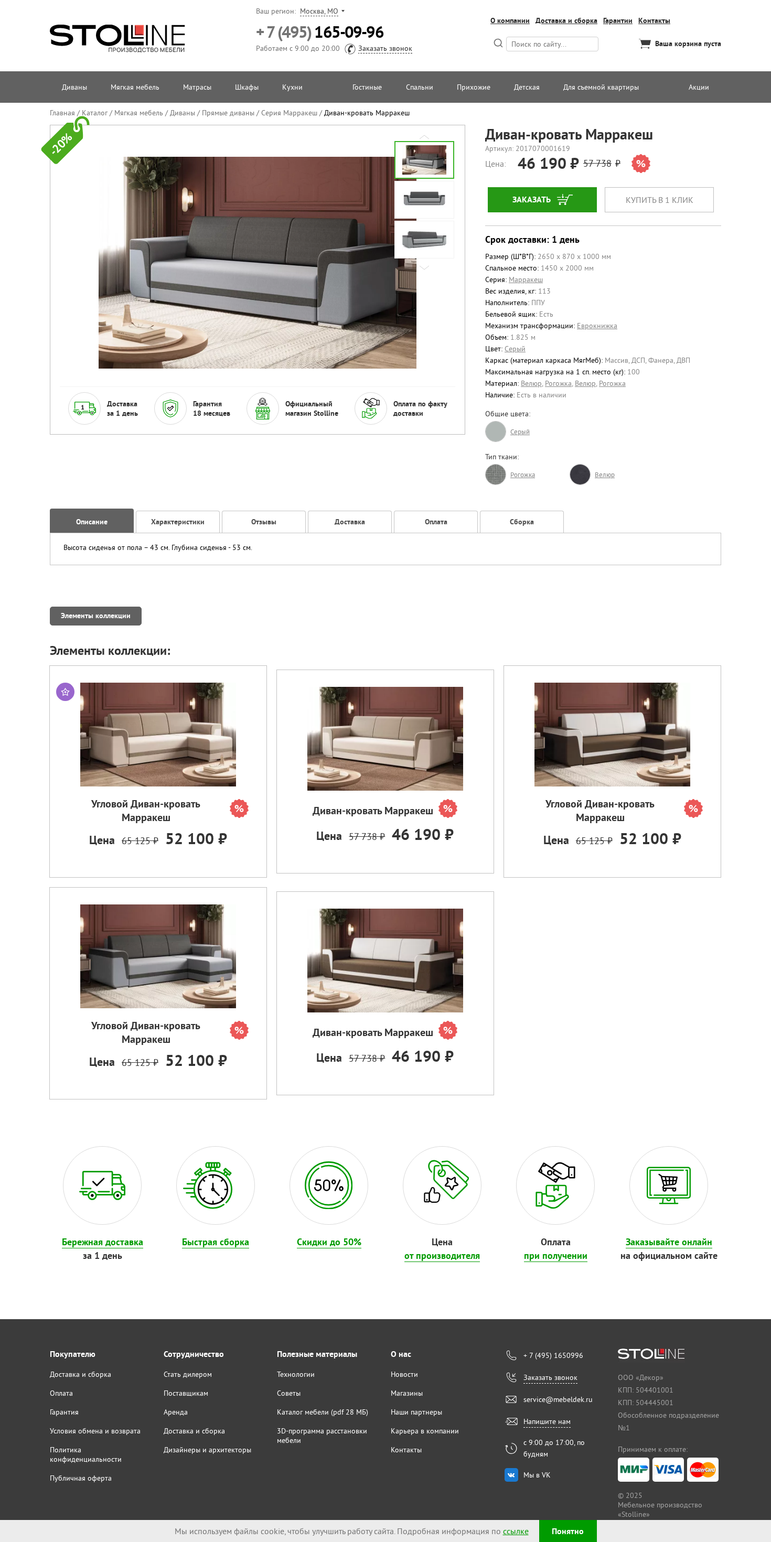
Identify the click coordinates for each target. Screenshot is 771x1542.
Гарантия (64, 1412)
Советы (289, 1393)
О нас (401, 1354)
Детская (527, 87)
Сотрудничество (194, 1354)
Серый (515, 348)
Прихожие (473, 87)
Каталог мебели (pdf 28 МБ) (322, 1412)
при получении (555, 1255)
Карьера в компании (425, 1431)
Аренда (176, 1412)
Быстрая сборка (215, 1242)
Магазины (407, 1393)
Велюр (531, 383)
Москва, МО (319, 11)
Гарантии (618, 20)
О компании (510, 20)
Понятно (568, 1531)
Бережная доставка (102, 1242)
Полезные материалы (317, 1354)
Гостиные (367, 87)
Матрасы (197, 87)
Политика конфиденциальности (86, 1454)
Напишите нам (547, 1421)
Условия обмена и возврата (95, 1431)
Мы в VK (537, 1475)
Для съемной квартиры (601, 87)
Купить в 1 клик (659, 200)
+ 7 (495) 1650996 (553, 1355)
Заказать (531, 199)
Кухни (292, 87)
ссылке (516, 1531)
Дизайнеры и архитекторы (207, 1449)
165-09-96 (319, 32)
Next (424, 268)
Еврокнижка (597, 325)
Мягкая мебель (135, 87)
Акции (699, 87)
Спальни (419, 87)
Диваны (74, 87)
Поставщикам (186, 1393)
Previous (424, 137)
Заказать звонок (385, 48)
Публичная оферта (81, 1478)
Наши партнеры (416, 1412)
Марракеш (526, 279)
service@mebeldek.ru (558, 1399)
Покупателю (72, 1354)
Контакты (654, 20)
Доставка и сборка (566, 20)
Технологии (296, 1374)
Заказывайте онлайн (669, 1242)
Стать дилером (188, 1374)
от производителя (442, 1255)
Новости (404, 1374)
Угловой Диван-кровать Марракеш (145, 810)
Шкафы (247, 87)
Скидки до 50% (329, 1242)
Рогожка (558, 383)
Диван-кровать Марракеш (373, 810)
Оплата (61, 1393)
